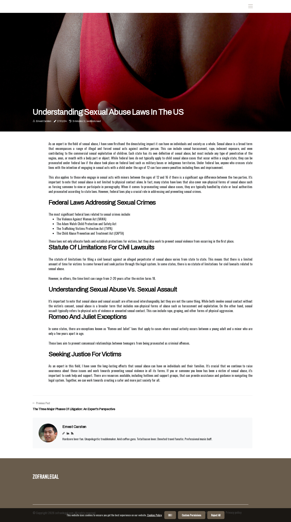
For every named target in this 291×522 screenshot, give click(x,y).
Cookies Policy (154, 515)
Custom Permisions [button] (191, 515)
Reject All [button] (216, 515)
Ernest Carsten (43, 121)
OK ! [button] (170, 515)
